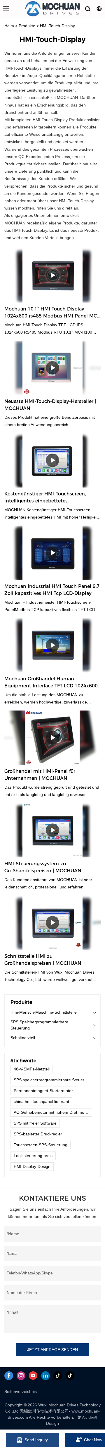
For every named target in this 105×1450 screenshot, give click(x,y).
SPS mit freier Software (35, 1123)
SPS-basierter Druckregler (38, 1134)
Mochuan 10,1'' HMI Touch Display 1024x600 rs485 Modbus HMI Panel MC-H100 (51, 313)
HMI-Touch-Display (57, 25)
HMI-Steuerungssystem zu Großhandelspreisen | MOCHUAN (42, 867)
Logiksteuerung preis (33, 1155)
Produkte (27, 25)
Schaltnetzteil (22, 1037)
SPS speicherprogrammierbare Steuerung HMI (53, 1079)
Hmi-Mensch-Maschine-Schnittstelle (43, 1012)
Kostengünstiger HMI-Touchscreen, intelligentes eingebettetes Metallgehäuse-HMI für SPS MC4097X (48, 498)
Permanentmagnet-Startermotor (43, 1090)
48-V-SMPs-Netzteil (32, 1069)
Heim (9, 25)
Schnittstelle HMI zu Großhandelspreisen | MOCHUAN (42, 959)
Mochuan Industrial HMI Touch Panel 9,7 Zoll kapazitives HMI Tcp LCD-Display (51, 590)
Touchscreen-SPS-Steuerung (40, 1144)
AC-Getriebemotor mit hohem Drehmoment (53, 1112)
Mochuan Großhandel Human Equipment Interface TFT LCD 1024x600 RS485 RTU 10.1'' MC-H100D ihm (51, 682)
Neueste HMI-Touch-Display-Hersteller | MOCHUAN (50, 405)
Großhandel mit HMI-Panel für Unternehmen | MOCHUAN (39, 774)
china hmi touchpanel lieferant (41, 1101)
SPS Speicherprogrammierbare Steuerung (39, 1025)
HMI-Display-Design (32, 1166)
